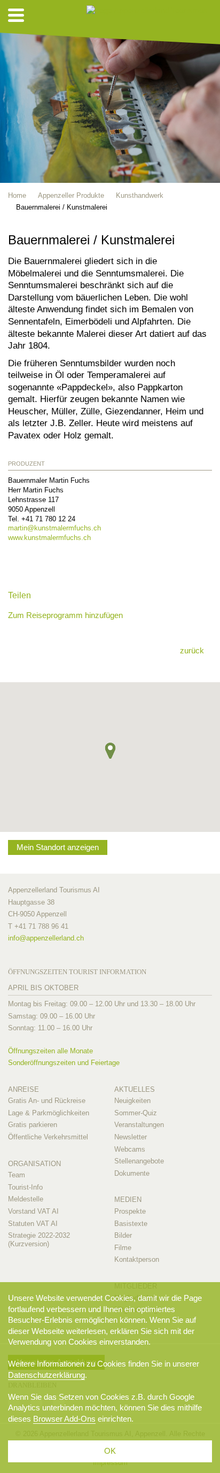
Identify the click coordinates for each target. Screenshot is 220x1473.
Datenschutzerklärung (46, 1374)
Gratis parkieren (32, 1125)
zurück (192, 650)
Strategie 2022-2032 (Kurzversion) (39, 1239)
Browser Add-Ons (64, 1418)
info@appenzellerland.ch (46, 938)
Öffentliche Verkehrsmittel (48, 1137)
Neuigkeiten (132, 1101)
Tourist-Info (25, 1187)
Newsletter (130, 1137)
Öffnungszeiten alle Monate (50, 1051)
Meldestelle (25, 1199)
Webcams (129, 1149)
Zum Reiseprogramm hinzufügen (65, 615)
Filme (122, 1248)
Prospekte (130, 1211)
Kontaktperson (136, 1259)
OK (110, 1450)
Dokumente (132, 1173)
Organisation (34, 1164)
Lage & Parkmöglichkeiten (48, 1113)
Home (17, 195)
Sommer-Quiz (135, 1113)
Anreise (23, 1089)
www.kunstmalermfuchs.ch (49, 538)
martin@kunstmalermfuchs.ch (54, 528)
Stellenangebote (139, 1161)
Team (16, 1175)
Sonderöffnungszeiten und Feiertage (64, 1063)
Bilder (123, 1235)
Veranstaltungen (139, 1125)
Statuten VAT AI (33, 1224)
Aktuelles (134, 1089)
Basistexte (130, 1224)
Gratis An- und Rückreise (46, 1101)
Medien (128, 1200)
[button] (110, 750)
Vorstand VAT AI (33, 1211)
